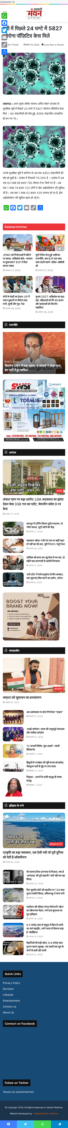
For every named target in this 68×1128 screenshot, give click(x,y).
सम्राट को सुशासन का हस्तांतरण (22, 697)
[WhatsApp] (4, 15)
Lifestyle (8, 994)
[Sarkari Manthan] (34, 13)
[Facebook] (4, 23)
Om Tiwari (13, 44)
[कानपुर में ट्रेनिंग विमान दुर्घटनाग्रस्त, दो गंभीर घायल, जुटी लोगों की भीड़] (13, 529)
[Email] (4, 37)
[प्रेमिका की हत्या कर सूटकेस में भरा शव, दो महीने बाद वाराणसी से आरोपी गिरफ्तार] (13, 563)
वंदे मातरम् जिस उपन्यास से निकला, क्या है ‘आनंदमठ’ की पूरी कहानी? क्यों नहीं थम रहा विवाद (45, 875)
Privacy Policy (11, 982)
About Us (8, 1012)
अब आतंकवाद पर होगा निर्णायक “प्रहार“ (44, 712)
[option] (34, 353)
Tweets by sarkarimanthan (18, 1091)
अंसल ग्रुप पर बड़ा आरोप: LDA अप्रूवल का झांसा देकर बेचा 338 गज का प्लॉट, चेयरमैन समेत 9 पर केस (33, 504)
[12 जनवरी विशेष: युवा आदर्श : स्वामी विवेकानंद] (13, 751)
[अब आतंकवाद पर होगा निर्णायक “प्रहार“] (13, 717)
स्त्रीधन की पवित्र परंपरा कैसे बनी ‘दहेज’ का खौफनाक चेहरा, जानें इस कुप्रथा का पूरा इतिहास (45, 910)
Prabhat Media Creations (45, 1113)
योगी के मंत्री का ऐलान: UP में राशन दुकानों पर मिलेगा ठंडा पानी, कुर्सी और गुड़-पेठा (16, 300)
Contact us (9, 1006)
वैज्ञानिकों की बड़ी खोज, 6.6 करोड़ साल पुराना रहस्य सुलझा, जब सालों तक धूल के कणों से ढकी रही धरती (45, 946)
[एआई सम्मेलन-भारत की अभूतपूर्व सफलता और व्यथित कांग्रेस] (13, 734)
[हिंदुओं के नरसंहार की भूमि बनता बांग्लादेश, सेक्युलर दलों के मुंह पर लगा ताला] (13, 766)
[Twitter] (4, 30)
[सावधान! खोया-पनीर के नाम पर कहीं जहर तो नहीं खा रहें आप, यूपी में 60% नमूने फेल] (13, 546)
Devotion (8, 988)
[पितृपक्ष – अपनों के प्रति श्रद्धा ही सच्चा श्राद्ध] (13, 786)
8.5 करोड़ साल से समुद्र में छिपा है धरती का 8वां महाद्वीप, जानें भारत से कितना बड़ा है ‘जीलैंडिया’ (45, 928)
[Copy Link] (4, 44)
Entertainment (11, 1000)
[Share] (4, 52)
